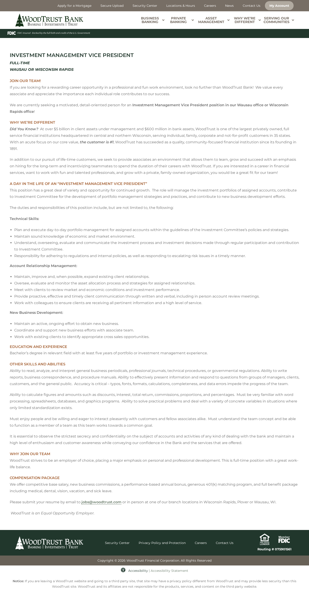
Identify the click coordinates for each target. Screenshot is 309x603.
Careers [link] (210, 5)
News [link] (229, 5)
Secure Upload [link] (112, 5)
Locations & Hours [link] (180, 5)
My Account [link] (279, 6)
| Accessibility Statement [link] (168, 571)
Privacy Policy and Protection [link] (162, 543)
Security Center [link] (145, 5)
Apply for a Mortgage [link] (74, 5)
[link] (49, 20)
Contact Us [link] (251, 5)
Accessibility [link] (138, 571)
